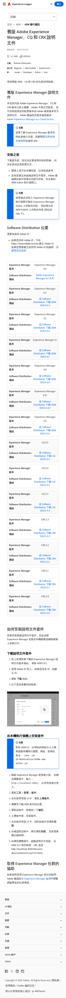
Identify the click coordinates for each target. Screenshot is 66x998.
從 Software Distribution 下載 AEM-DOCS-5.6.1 (45, 404)
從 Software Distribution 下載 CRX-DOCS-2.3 (45, 533)
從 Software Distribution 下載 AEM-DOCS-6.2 (45, 327)
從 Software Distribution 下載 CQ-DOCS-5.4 (45, 481)
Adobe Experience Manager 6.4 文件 (45, 276)
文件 (9, 24)
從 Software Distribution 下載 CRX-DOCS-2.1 (45, 584)
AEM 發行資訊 (32, 24)
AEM (18, 24)
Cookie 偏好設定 (25, 985)
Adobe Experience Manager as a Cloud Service (30, 119)
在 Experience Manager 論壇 (36, 878)
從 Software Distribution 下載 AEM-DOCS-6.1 (45, 353)
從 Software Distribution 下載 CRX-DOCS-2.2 (45, 558)
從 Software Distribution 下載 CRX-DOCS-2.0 (45, 610)
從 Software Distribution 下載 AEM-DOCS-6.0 (45, 379)
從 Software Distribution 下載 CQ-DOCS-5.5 (45, 456)
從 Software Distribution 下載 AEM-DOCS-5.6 (45, 430)
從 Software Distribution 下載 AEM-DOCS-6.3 (45, 302)
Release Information (22, 63)
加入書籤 (14, 56)
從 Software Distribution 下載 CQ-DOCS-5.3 (45, 507)
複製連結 (27, 56)
